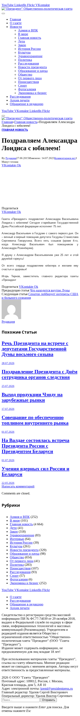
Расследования (28, 63)
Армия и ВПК (28, 30)
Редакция (11, 158)
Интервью (17, 539)
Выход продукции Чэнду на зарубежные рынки (32, 397)
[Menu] (3, 13)
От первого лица (30, 78)
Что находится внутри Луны (50, 290)
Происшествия (28, 82)
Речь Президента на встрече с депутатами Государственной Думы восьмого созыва (35, 349)
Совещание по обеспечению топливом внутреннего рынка (35, 420)
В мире (23, 34)
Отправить (48, 699)
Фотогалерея (27, 89)
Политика (25, 60)
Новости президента (32, 67)
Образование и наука (33, 71)
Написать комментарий (18, 486)
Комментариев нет (65, 158)
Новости (16, 26)
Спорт (22, 85)
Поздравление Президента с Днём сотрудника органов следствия (39, 374)
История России (29, 48)
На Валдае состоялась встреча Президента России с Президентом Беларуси (35, 446)
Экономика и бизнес (32, 93)
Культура (24, 52)
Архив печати (20, 100)
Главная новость (29, 37)
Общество (25, 74)
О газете (16, 23)
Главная (15, 19)
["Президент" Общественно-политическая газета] (37, 8)
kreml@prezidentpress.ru (56, 688)
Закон (22, 45)
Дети (21, 41)
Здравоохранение (30, 56)
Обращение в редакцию (26, 104)
